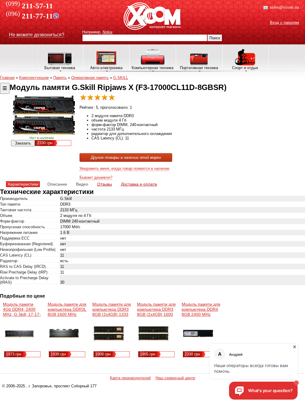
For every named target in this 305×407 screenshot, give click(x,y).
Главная (7, 77)
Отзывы (104, 184)
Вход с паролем (284, 22)
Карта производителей (130, 378)
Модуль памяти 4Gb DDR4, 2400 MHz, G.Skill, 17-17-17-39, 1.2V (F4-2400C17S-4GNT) (22, 314)
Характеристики (22, 184)
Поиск (214, 38)
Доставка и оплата (139, 184)
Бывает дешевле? (96, 177)
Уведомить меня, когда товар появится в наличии (124, 168)
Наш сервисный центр (175, 378)
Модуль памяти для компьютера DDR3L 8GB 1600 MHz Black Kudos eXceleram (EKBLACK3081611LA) (69, 317)
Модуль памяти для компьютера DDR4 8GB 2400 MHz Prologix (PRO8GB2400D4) (201, 314)
